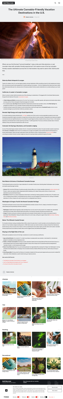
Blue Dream (51, 214)
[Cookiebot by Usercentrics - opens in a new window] (6, 397)
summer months (49, 132)
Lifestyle (5, 279)
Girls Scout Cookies (12, 216)
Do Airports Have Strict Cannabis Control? (12, 264)
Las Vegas (24, 115)
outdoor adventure (54, 189)
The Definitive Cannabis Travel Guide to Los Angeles (14, 260)
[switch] (28, 397)
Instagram (56, 384)
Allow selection (54, 390)
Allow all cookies (55, 387)
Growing (49, 384)
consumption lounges (23, 96)
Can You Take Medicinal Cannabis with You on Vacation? (15, 262)
